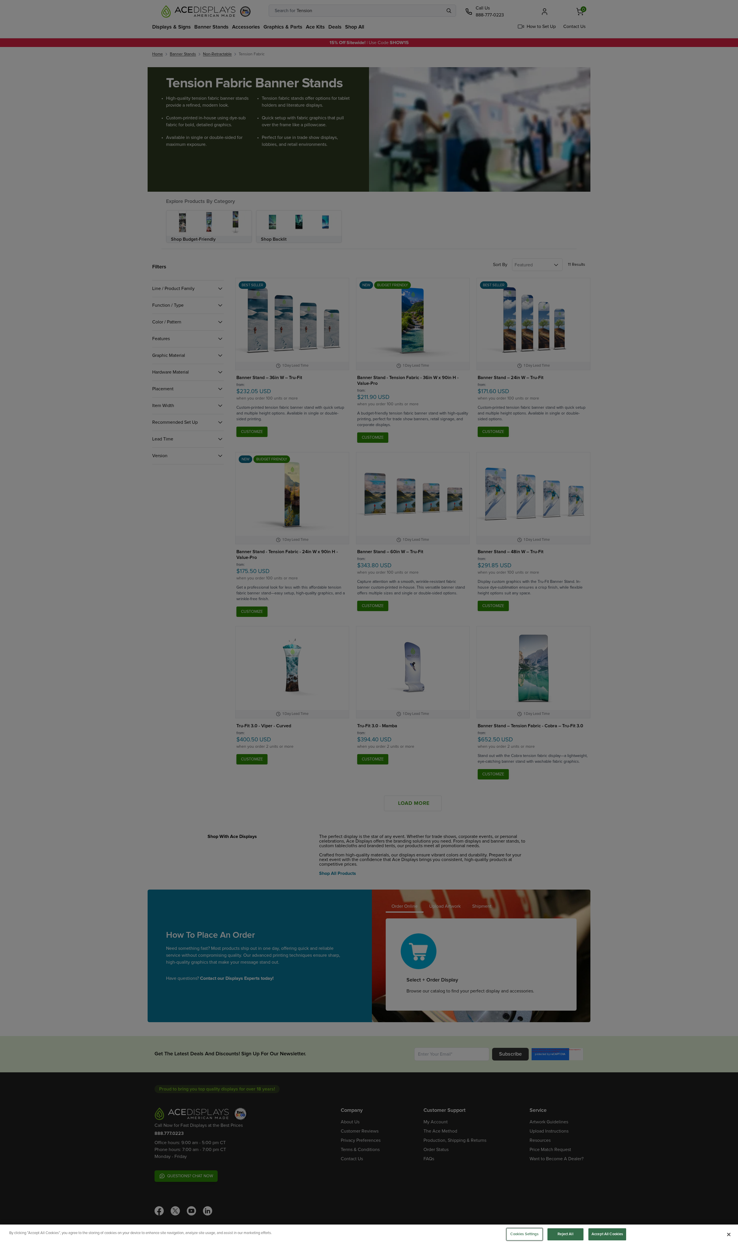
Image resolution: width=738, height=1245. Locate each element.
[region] (369, 1235)
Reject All (565, 1234)
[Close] (728, 1234)
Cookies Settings (524, 1234)
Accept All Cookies (607, 1234)
